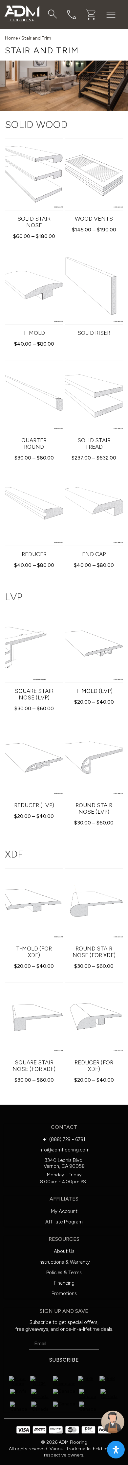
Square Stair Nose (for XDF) (33, 1065)
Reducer (34, 554)
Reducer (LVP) (34, 805)
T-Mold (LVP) (94, 691)
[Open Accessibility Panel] (116, 1449)
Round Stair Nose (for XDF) (94, 951)
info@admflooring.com (64, 1150)
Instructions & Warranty (64, 1262)
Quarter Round (34, 443)
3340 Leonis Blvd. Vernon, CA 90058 (64, 1163)
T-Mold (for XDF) (34, 951)
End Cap (94, 554)
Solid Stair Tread (94, 443)
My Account (64, 1211)
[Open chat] (113, 1422)
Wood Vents (94, 218)
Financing (64, 1283)
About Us (64, 1251)
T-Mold (34, 333)
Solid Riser (93, 333)
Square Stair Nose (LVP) (34, 694)
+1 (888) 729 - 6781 (64, 1139)
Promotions (64, 1293)
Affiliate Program (64, 1222)
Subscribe (64, 1360)
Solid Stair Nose (34, 221)
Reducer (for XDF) (94, 1065)
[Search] (52, 14)
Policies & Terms (64, 1272)
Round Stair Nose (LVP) (93, 808)
